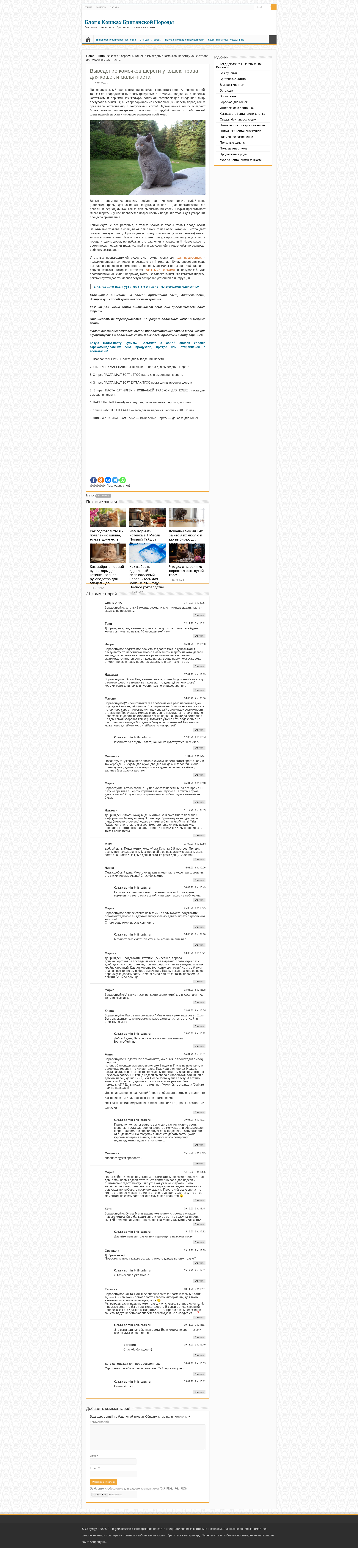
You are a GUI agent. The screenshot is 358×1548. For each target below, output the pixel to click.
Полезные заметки (233, 142)
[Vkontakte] (108, 480)
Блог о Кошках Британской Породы (129, 22)
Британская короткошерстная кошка (115, 39)
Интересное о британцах (237, 108)
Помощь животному (233, 148)
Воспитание (228, 96)
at (198, 602)
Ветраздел (227, 90)
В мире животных (232, 85)
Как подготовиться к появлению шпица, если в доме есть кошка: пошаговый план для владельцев (107, 539)
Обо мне (114, 7)
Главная (88, 7)
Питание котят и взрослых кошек (120, 56)
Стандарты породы (150, 39)
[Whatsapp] (122, 480)
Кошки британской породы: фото (226, 39)
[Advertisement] (147, 450)
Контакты (101, 7)
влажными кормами (160, 270)
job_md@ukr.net (125, 1041)
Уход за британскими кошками (241, 160)
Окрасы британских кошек (238, 119)
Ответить (199, 615)
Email (95, 1468)
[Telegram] (115, 480)
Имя (94, 1456)
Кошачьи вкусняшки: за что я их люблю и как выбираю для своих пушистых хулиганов (186, 539)
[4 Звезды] (100, 485)
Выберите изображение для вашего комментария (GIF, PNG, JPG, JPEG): (138, 1488)
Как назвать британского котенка (242, 113)
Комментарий (99, 1422)
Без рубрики (228, 73)
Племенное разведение (236, 137)
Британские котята (233, 79)
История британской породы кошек (184, 39)
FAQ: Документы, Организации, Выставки (239, 65)
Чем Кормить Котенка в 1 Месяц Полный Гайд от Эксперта (144, 537)
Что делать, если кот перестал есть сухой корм (186, 571)
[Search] (274, 7)
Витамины (103, 496)
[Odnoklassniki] (101, 480)
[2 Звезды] (94, 485)
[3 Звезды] (97, 485)
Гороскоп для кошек (233, 102)
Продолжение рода (233, 154)
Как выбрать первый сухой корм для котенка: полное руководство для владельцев (107, 575)
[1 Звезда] (91, 485)
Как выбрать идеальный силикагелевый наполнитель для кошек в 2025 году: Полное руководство (146, 577)
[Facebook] (93, 480)
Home (90, 56)
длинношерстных (190, 257)
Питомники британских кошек (240, 131)
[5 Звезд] (103, 485)
